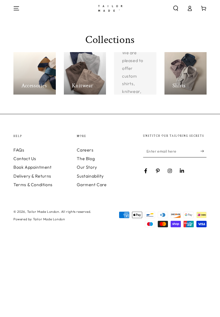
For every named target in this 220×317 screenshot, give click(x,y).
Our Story (87, 167)
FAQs (18, 150)
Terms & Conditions (33, 184)
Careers (85, 150)
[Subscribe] (203, 151)
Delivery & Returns (32, 176)
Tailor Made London (43, 212)
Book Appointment (32, 167)
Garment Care (92, 184)
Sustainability (90, 176)
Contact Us (24, 158)
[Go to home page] (110, 8)
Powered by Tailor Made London (39, 219)
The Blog (86, 158)
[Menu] (16, 8)
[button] (176, 8)
